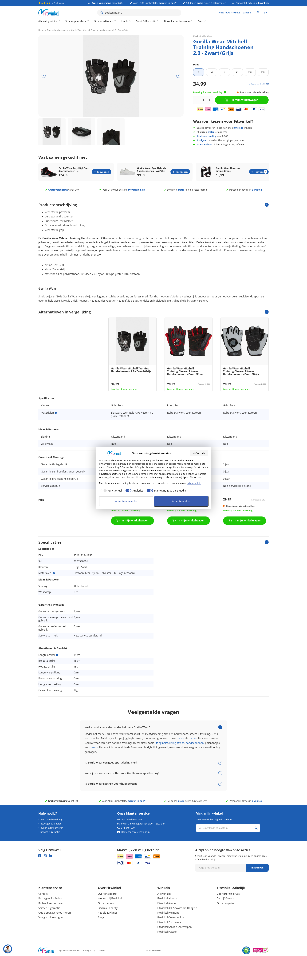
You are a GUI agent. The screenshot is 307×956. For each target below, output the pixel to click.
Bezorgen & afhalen (51, 823)
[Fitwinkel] (46, 950)
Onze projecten (226, 903)
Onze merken (106, 903)
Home (41, 30)
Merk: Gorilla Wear (202, 36)
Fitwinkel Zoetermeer (170, 922)
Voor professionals (228, 894)
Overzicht (200, 453)
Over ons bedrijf (107, 894)
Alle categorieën (47, 21)
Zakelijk (247, 12)
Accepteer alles (181, 501)
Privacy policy (89, 950)
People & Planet (107, 912)
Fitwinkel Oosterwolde (170, 917)
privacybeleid (194, 483)
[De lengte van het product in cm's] (57, 655)
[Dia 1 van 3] (52, 131)
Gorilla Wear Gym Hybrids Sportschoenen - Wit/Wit (151, 169)
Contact (43, 894)
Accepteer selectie (126, 501)
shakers (93, 747)
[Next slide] (265, 172)
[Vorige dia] (44, 76)
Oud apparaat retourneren (54, 912)
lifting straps (176, 743)
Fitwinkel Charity (108, 908)
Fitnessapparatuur (75, 21)
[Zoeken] (256, 828)
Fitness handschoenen (57, 30)
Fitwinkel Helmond (168, 912)
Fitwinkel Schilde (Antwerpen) (175, 927)
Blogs (101, 917)
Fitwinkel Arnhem (167, 903)
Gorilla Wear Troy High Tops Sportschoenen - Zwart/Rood (74, 169)
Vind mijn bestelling (51, 819)
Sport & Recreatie (146, 21)
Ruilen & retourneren (51, 827)
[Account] (258, 12)
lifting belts (161, 743)
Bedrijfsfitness (225, 898)
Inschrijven (257, 867)
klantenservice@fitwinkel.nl (135, 831)
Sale (200, 21)
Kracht (125, 21)
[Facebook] (39, 855)
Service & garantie (50, 831)
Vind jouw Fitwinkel (229, 12)
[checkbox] (110, 490)
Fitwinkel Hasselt (167, 931)
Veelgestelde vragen (50, 917)
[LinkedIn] (50, 855)
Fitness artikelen (103, 21)
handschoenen (195, 743)
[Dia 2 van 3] (81, 131)
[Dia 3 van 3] (111, 131)
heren (180, 738)
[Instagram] (45, 855)
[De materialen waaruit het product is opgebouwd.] (56, 413)
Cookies (101, 950)
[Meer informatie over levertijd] (225, 92)
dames (193, 738)
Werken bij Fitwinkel (110, 898)
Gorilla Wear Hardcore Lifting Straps (228, 169)
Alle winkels (164, 894)
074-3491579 (128, 827)
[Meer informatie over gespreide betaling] (267, 84)
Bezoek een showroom (177, 21)
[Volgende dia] (178, 76)
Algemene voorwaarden (69, 950)
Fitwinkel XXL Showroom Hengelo (177, 908)
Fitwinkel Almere (167, 898)
